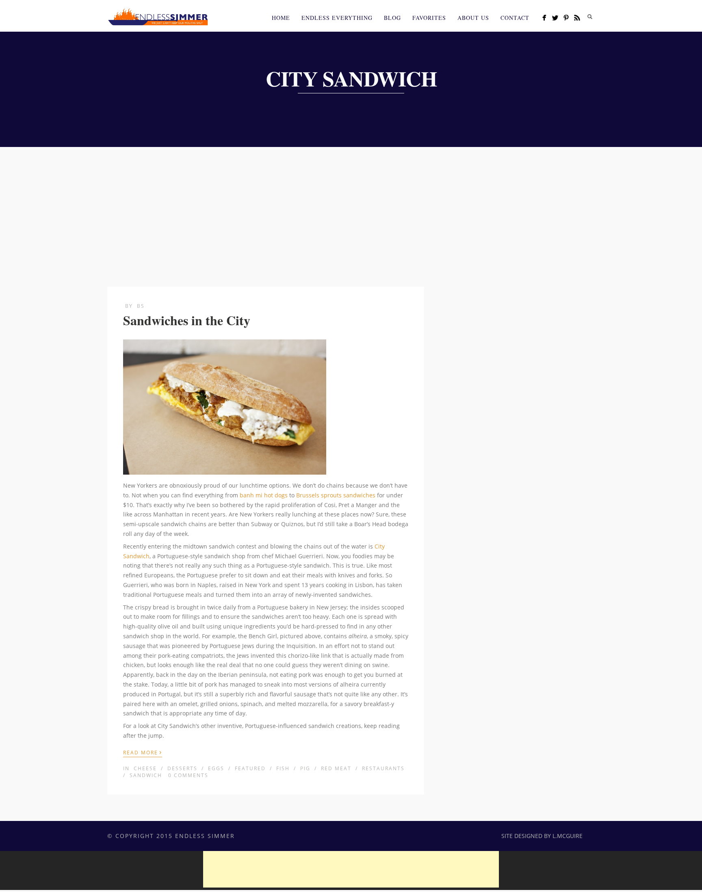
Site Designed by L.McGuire (542, 836)
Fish (283, 768)
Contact (514, 18)
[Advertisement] (351, 208)
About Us (473, 18)
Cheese (145, 768)
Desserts (182, 768)
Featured (250, 768)
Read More (142, 751)
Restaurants (383, 768)
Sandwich (146, 775)
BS (141, 305)
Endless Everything (337, 18)
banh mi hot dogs (264, 495)
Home (281, 18)
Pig (305, 768)
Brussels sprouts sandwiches (335, 495)
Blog (392, 18)
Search (590, 17)
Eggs (216, 768)
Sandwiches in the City (186, 320)
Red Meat (336, 768)
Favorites (429, 18)
